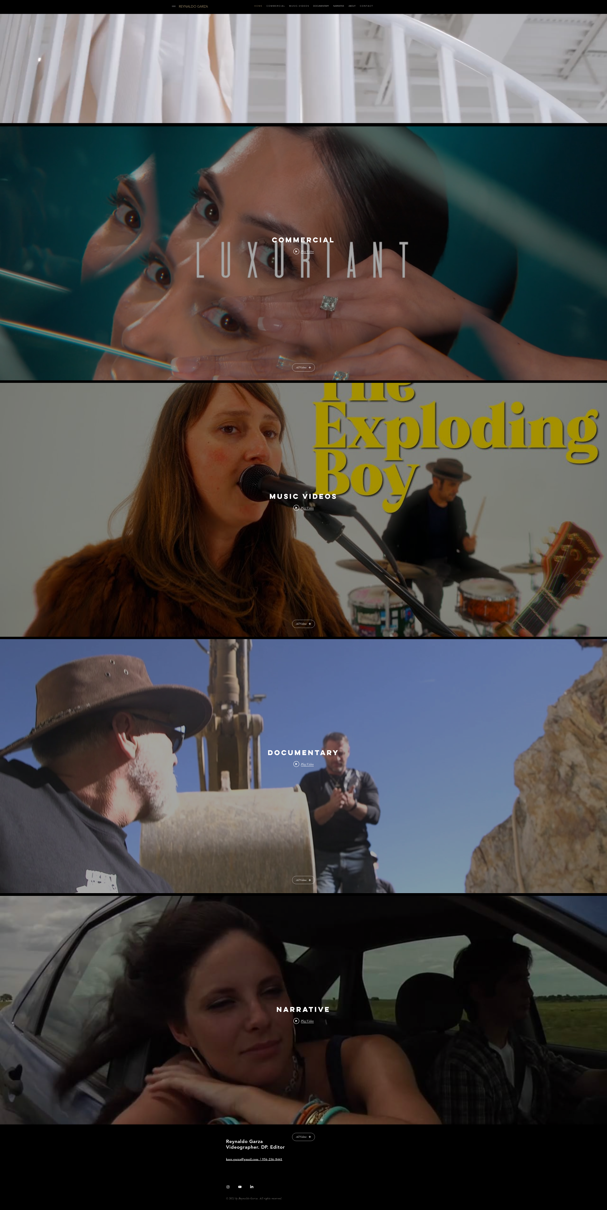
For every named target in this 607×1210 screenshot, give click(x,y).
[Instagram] (228, 1187)
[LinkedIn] (252, 1187)
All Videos (301, 367)
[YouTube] (240, 1187)
